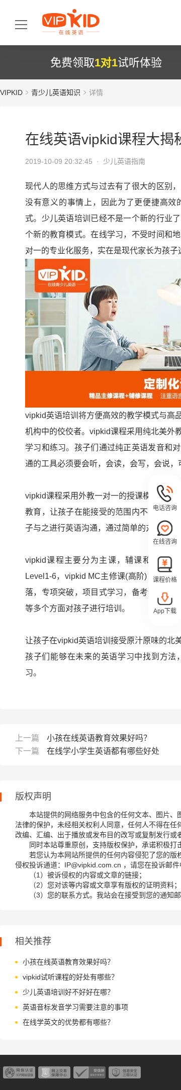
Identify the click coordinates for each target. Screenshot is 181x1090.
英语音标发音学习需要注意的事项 (75, 1007)
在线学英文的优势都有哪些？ (68, 1022)
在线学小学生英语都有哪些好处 (103, 751)
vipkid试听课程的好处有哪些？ (70, 977)
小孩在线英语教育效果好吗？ (99, 738)
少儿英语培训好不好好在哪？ (68, 992)
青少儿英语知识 (55, 92)
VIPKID (11, 92)
